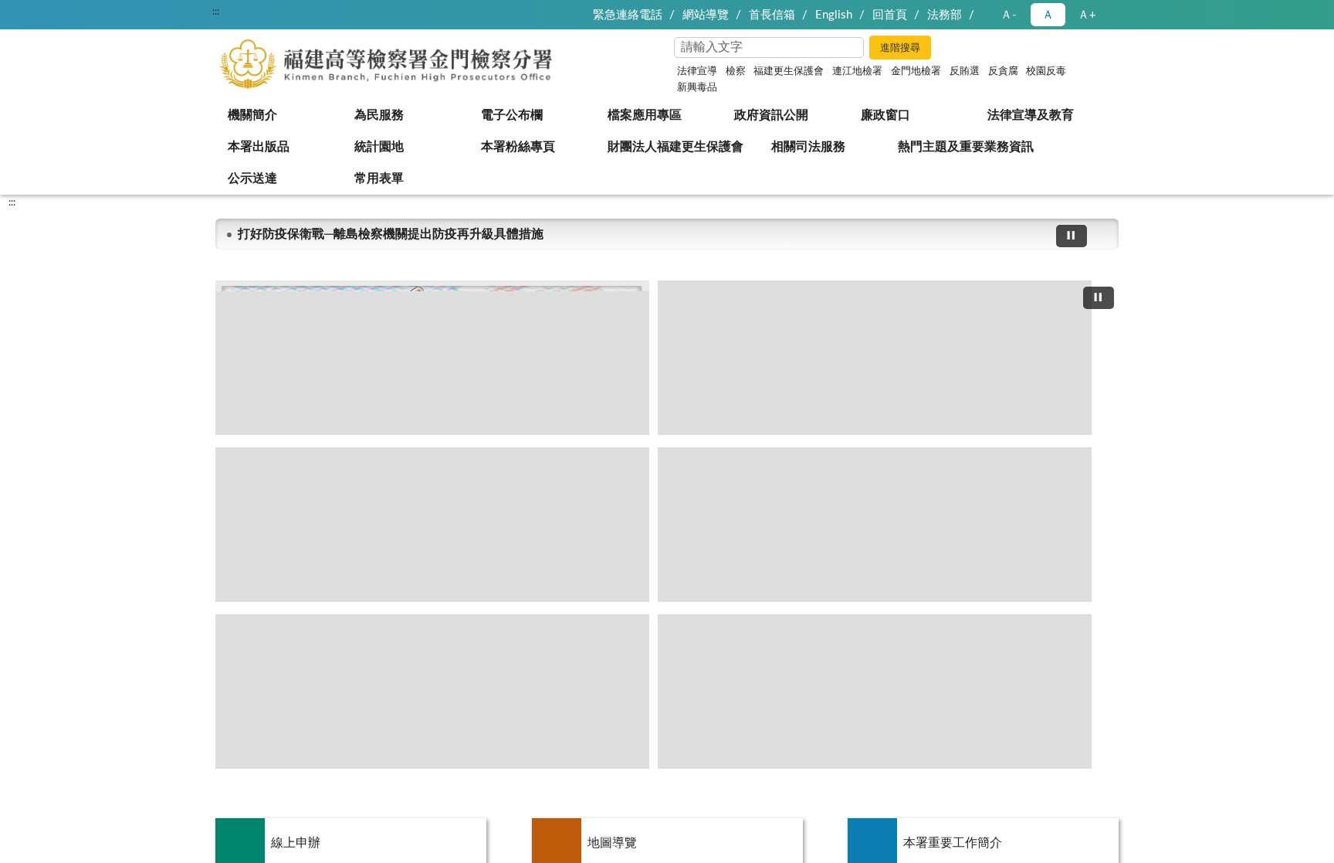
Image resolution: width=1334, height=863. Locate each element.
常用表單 (379, 178)
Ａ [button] (1048, 15)
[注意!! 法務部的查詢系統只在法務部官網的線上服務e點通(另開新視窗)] (432, 524)
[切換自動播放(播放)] (1071, 236)
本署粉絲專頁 (518, 147)
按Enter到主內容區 (58, 12)
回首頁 (889, 15)
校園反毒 (1046, 71)
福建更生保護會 (788, 71)
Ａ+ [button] (1087, 15)
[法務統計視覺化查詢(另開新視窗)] (432, 691)
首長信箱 (772, 15)
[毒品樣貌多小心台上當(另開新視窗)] (875, 691)
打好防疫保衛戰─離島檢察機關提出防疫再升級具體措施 (390, 234)
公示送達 (252, 178)
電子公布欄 (512, 115)
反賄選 (965, 71)
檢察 (736, 71)
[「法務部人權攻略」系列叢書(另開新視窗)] (875, 524)
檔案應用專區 (645, 115)
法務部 (944, 15)
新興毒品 (697, 88)
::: (215, 11)
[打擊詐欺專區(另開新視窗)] (875, 357)
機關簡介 (252, 115)
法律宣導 (697, 71)
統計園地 (379, 147)
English (833, 15)
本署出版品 (258, 147)
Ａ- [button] (1008, 15)
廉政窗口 (885, 115)
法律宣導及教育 (1030, 115)
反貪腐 (1003, 71)
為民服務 (379, 115)
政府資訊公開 (771, 115)
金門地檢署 (916, 71)
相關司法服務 (808, 147)
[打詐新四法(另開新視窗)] (432, 357)
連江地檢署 (857, 71)
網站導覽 (705, 15)
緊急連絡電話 (627, 15)
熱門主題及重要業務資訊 (966, 147)
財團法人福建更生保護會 (675, 147)
